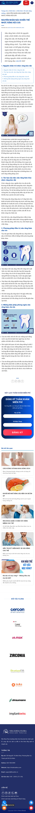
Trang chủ (4, 11)
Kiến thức (12, 11)
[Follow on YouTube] (15, 793)
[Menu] (32, 2)
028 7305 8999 (11, 763)
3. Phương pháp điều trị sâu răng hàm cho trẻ (15, 76)
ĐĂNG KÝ (17, 432)
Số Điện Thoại (17, 421)
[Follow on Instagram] (6, 793)
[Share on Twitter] (15, 381)
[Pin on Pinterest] (19, 381)
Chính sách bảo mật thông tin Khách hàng (13, 799)
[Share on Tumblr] (22, 381)
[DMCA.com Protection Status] (8, 805)
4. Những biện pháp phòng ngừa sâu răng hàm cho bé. (16, 80)
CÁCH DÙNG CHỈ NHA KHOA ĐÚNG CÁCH (16, 468)
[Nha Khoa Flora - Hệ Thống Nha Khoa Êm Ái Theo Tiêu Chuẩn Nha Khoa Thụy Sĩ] (11, 3)
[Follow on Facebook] (3, 793)
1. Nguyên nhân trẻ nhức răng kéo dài (13, 70)
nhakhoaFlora (19, 27)
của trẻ (18, 61)
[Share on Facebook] (12, 381)
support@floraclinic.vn (11, 772)
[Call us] (12, 793)
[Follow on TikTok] (9, 793)
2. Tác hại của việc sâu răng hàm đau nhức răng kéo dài (16, 73)
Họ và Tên (17, 412)
